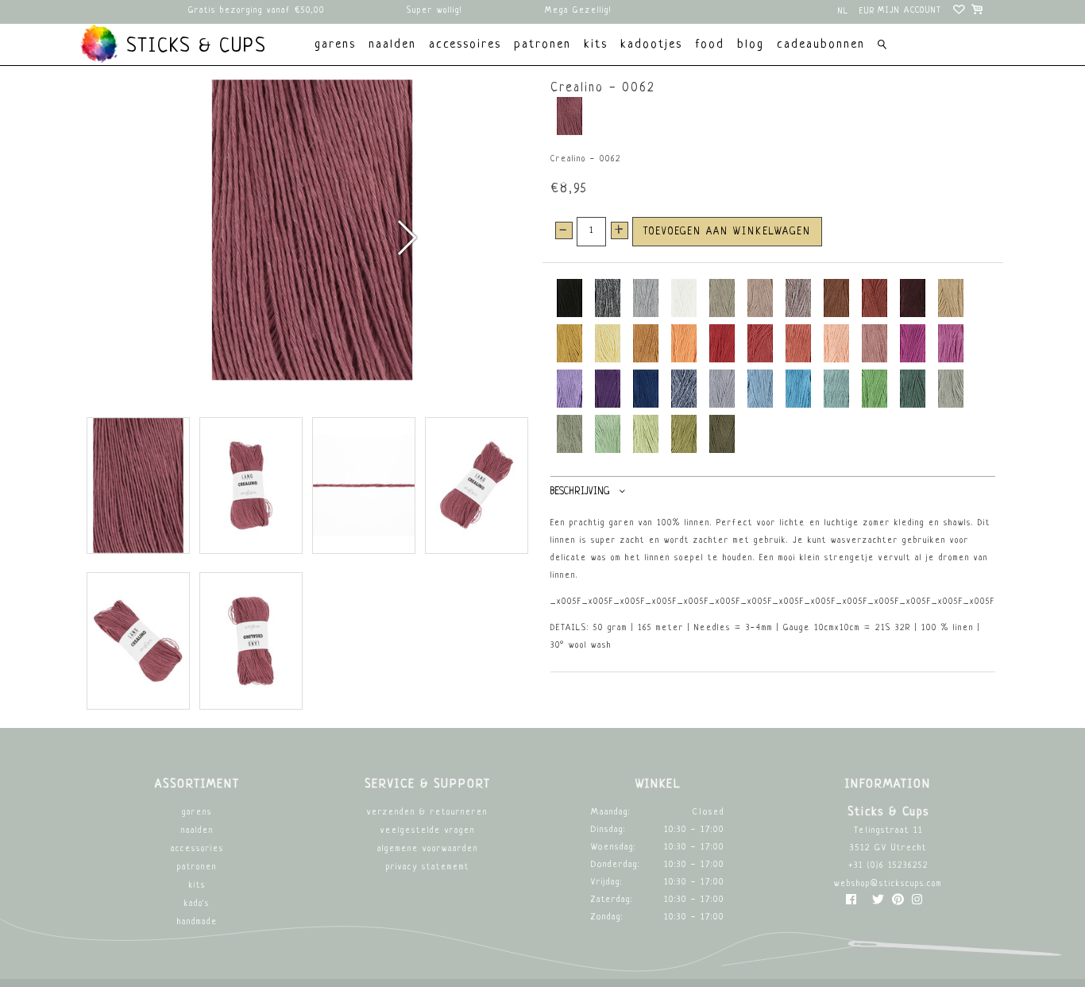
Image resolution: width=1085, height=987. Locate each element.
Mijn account (910, 10)
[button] (406, 237)
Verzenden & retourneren (427, 812)
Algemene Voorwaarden (427, 849)
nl (843, 11)
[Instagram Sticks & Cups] (917, 903)
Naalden (197, 830)
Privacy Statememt (427, 867)
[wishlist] (960, 11)
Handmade (197, 922)
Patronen (197, 867)
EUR (867, 11)
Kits (197, 885)
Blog (750, 45)
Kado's (197, 904)
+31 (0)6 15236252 (888, 865)
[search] (882, 46)
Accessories (197, 849)
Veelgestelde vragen (427, 830)
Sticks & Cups (193, 47)
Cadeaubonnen (821, 45)
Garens (197, 812)
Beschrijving (579, 491)
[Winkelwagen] (978, 11)
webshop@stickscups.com (888, 884)
